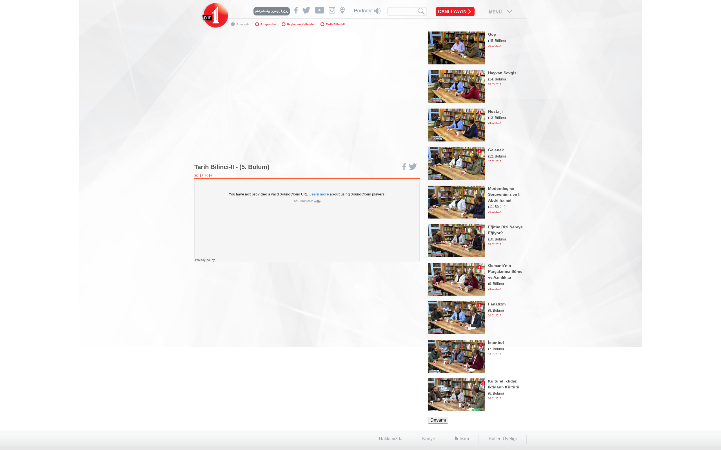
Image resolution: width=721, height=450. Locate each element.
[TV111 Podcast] (367, 11)
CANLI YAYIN (452, 11)
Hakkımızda (390, 438)
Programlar (268, 24)
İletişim (462, 438)
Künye (428, 438)
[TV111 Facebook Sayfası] (296, 10)
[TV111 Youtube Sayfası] (319, 10)
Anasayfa (243, 24)
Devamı (438, 420)
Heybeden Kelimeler (301, 24)
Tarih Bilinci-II (335, 24)
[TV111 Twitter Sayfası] (306, 10)
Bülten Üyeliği (503, 438)
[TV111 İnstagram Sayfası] (332, 10)
